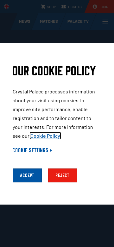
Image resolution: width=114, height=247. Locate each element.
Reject (62, 175)
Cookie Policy (45, 136)
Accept (27, 175)
